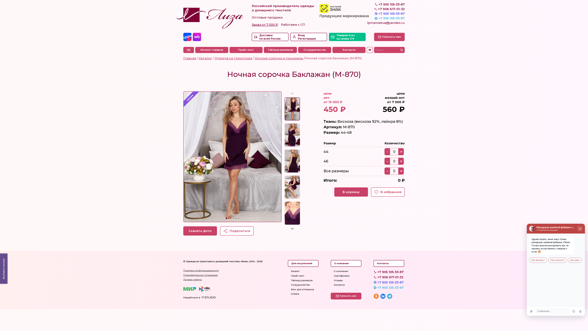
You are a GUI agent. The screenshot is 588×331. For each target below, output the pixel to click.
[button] (226, 218)
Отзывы (338, 280)
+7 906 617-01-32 (390, 277)
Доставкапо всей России (270, 37)
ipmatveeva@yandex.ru (386, 23)
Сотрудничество (314, 49)
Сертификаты (341, 275)
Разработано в (191, 297)
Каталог (295, 271)
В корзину (351, 192)
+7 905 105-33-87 (391, 13)
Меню (188, 50)
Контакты (349, 49)
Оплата (295, 294)
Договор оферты (192, 279)
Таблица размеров (280, 49)
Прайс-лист (246, 49)
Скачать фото (200, 231)
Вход (301, 35)
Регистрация (307, 38)
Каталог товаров (211, 49)
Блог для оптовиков (302, 289)
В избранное (391, 192)
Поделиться (240, 231)
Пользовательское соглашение (200, 275)
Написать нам (391, 36)
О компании (341, 271)
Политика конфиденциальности (201, 270)
